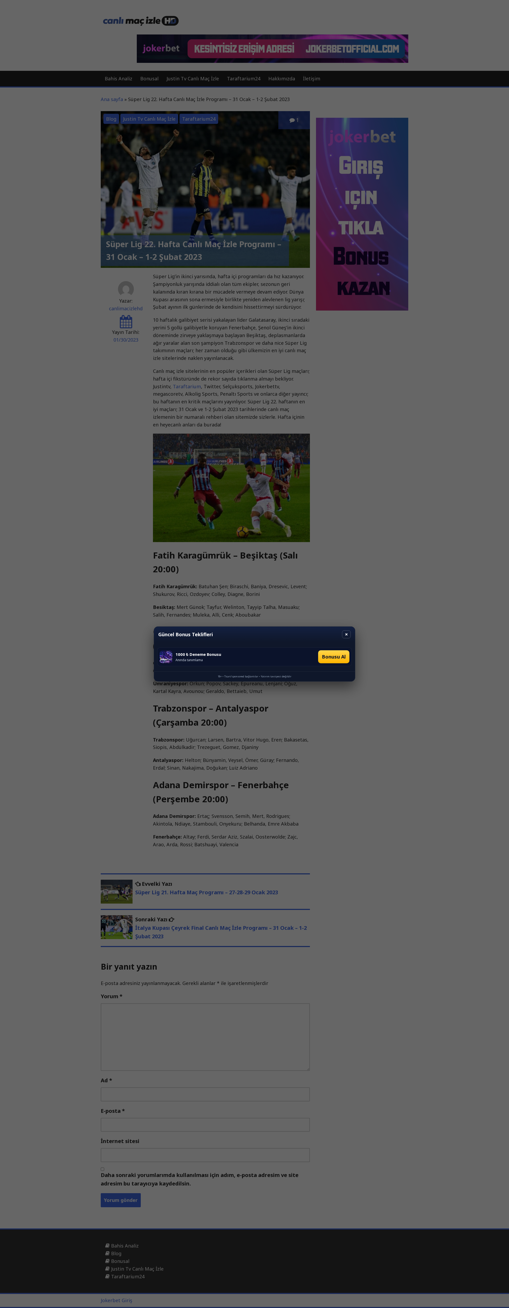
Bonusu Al (334, 656)
